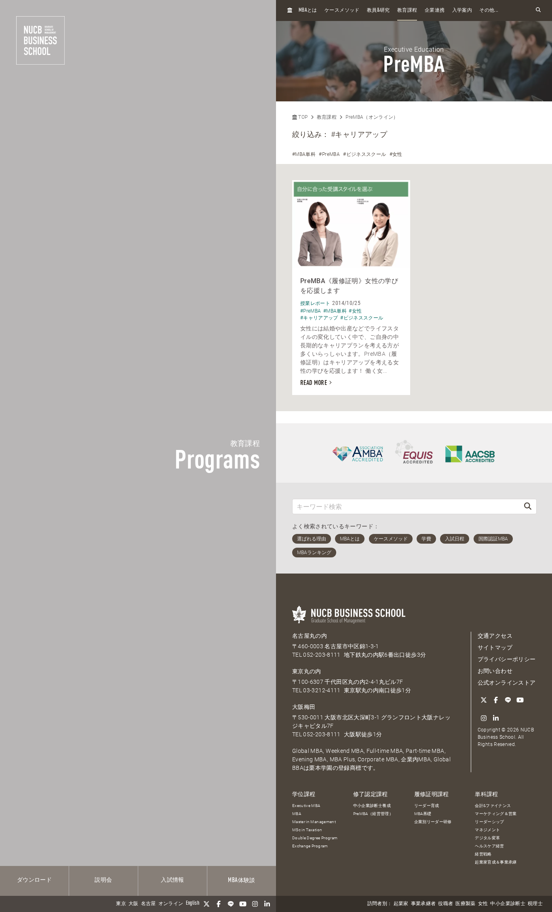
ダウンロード (34, 880)
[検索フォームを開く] (538, 10)
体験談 (241, 880)
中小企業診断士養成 (372, 805)
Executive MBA (306, 805)
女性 (483, 903)
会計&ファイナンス (493, 805)
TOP (302, 117)
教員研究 (378, 10)
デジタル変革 (487, 838)
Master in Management (314, 822)
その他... (488, 10)
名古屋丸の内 (309, 636)
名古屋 (148, 903)
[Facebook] (219, 904)
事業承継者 (423, 903)
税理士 (535, 903)
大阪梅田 (303, 707)
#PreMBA (329, 154)
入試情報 (172, 880)
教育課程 (407, 10)
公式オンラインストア (507, 682)
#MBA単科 (304, 154)
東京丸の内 (306, 671)
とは (308, 10)
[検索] (527, 506)
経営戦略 (483, 854)
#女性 (396, 154)
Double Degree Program (314, 838)
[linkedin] (267, 904)
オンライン (170, 903)
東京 (121, 903)
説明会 (103, 880)
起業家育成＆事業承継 (496, 862)
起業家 (401, 903)
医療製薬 (465, 903)
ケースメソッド (341, 10)
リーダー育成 (426, 805)
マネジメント (487, 830)
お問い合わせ (495, 671)
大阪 (134, 903)
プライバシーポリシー (507, 659)
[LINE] (231, 904)
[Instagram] (255, 904)
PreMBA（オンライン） (372, 117)
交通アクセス (495, 636)
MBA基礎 (423, 813)
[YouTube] (243, 904)
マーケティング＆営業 (496, 813)
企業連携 (435, 10)
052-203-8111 (321, 654)
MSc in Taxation (307, 830)
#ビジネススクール (364, 154)
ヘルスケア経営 (489, 846)
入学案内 (462, 10)
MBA (296, 813)
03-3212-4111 (321, 690)
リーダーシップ (489, 822)
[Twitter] (206, 904)
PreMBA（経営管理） (373, 813)
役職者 (445, 903)
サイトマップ (495, 647)
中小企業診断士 (507, 903)
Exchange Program (310, 846)
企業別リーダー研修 (433, 822)
